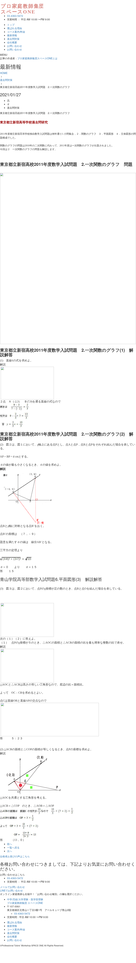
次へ (9, 851)
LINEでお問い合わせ (11, 890)
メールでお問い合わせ (12, 887)
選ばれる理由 (14, 28)
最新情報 (12, 35)
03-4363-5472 (15, 16)
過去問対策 (13, 39)
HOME (3, 73)
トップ (11, 24)
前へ (9, 844)
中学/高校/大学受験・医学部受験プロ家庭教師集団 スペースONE (25, 901)
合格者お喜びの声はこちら (15, 856)
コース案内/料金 (16, 31)
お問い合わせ (14, 46)
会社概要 (12, 42)
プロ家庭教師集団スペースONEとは (37, 58)
